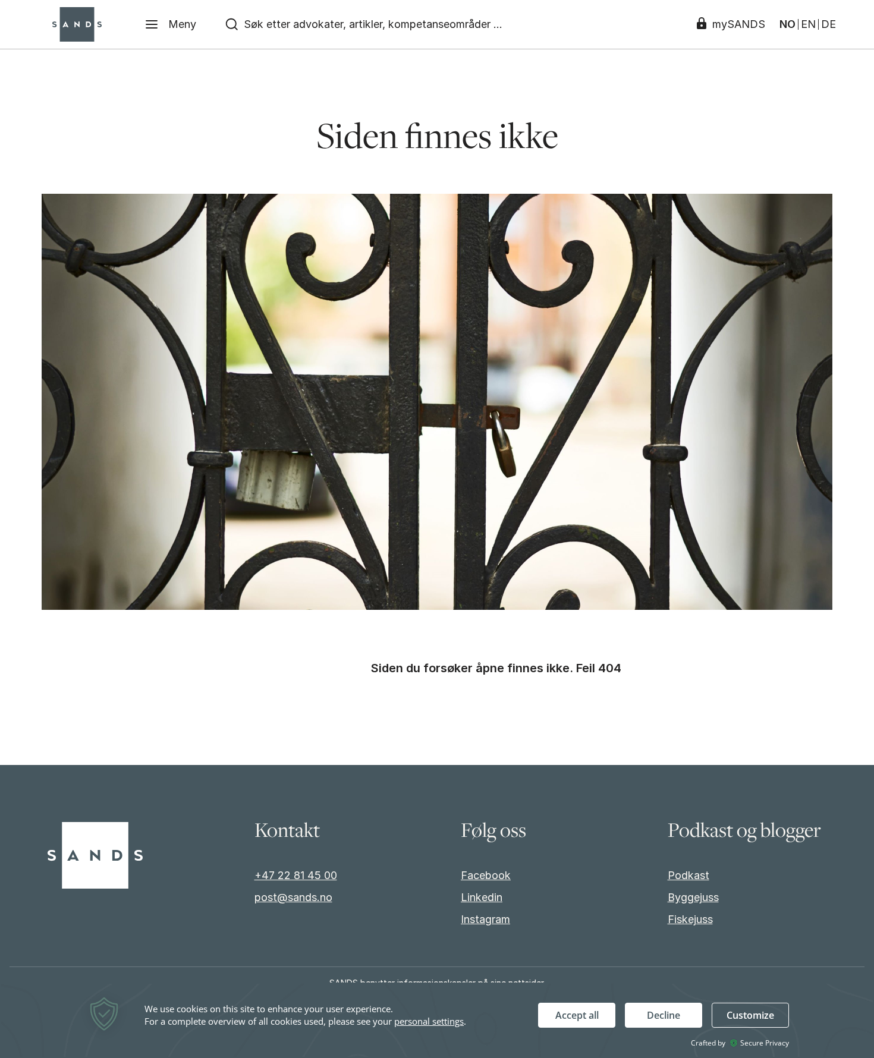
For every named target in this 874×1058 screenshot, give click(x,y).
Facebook (486, 875)
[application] (437, 1020)
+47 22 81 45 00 (295, 875)
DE (828, 24)
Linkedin (481, 897)
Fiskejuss (690, 919)
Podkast (688, 875)
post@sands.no (293, 897)
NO (787, 24)
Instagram (485, 919)
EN (808, 24)
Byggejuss (693, 897)
